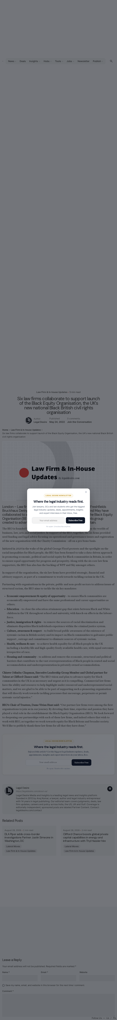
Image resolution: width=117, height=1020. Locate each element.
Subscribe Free (75, 520)
